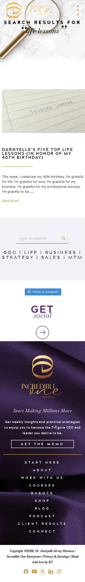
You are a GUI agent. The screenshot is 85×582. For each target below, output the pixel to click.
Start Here (42, 462)
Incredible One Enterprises (24, 556)
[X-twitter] (42, 571)
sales (51, 257)
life (31, 252)
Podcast (42, 516)
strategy (18, 257)
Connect (42, 531)
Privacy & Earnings (56, 556)
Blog (42, 508)
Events (42, 493)
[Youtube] (34, 571)
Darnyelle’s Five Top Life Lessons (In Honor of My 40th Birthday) (37, 153)
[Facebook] (26, 571)
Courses (42, 485)
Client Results (42, 523)
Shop (42, 500)
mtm (75, 257)
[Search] (64, 238)
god (10, 252)
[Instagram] (59, 571)
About (42, 470)
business (61, 252)
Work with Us (42, 477)
